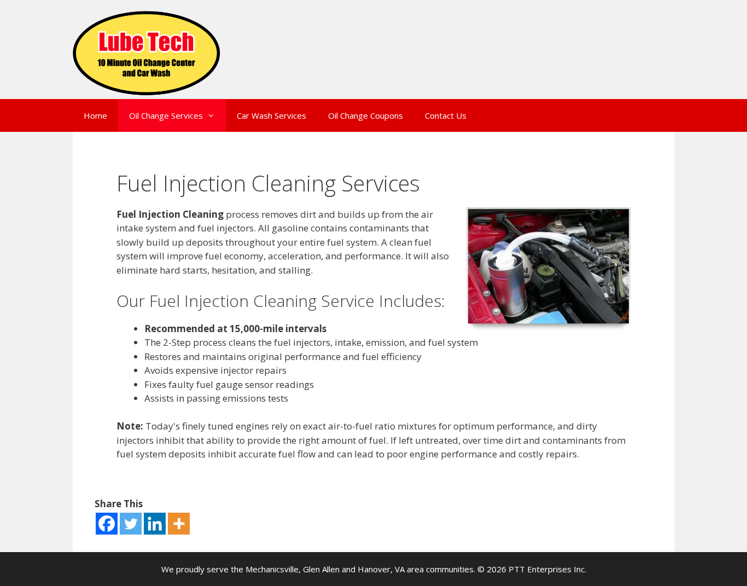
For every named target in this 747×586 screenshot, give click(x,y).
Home (95, 115)
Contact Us (445, 115)
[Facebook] (107, 524)
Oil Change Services (166, 115)
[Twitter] (131, 524)
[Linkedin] (155, 524)
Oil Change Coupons (365, 115)
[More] (179, 524)
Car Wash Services (271, 115)
